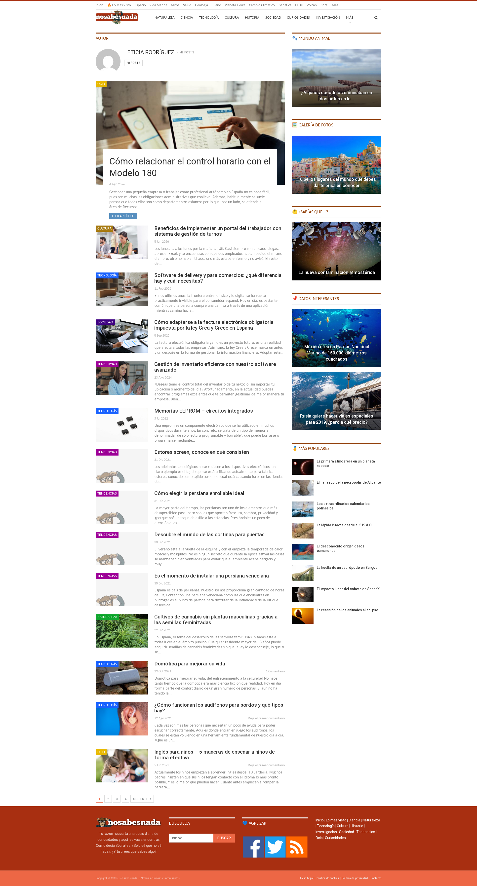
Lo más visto (336, 820)
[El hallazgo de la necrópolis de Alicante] (303, 488)
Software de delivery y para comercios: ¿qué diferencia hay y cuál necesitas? (217, 278)
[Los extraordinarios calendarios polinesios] (303, 509)
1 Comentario (275, 671)
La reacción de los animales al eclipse (347, 610)
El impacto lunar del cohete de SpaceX (348, 589)
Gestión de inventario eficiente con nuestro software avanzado (215, 367)
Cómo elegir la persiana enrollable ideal (199, 493)
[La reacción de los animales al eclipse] (303, 616)
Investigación (328, 18)
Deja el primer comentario (266, 718)
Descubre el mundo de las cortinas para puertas (209, 535)
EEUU (299, 5)
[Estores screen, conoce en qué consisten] (122, 466)
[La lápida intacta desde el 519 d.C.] (303, 531)
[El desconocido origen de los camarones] (303, 552)
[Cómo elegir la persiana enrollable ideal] (122, 507)
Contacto (376, 878)
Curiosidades (298, 18)
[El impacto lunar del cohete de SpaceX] (303, 595)
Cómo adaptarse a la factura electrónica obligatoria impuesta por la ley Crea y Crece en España (214, 325)
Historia (252, 18)
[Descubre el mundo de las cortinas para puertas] (122, 548)
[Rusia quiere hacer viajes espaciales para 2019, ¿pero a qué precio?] (337, 401)
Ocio (101, 84)
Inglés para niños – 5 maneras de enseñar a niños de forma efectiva (214, 755)
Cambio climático (262, 5)
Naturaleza (165, 18)
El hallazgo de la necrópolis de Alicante (349, 482)
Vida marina (158, 5)
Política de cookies (328, 878)
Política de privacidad (355, 878)
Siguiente (141, 799)
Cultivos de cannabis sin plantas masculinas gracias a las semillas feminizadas (216, 619)
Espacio (140, 5)
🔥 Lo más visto (119, 5)
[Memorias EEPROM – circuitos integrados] (122, 424)
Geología (201, 5)
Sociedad (273, 18)
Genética (284, 5)
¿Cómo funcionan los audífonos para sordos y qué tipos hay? (218, 708)
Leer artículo (123, 216)
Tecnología (209, 18)
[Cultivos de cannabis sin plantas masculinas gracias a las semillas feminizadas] (122, 630)
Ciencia (187, 18)
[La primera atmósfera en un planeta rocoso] (303, 467)
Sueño (216, 5)
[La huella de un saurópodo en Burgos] (303, 573)
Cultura (232, 18)
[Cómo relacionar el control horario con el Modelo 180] (190, 133)
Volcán (312, 5)
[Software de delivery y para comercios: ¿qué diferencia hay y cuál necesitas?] (122, 289)
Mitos (175, 5)
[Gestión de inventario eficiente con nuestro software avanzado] (122, 378)
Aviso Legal (307, 878)
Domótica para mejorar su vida (189, 664)
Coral (324, 5)
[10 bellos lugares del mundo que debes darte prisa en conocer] (337, 164)
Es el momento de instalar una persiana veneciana (211, 576)
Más (335, 5)
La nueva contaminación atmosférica (337, 272)
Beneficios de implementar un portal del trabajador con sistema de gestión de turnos (217, 231)
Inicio (100, 5)
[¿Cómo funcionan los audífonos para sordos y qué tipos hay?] (122, 718)
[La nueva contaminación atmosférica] (337, 251)
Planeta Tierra (235, 5)
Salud (187, 5)
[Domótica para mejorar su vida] (122, 677)
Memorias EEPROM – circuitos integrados (203, 411)
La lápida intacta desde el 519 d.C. (344, 525)
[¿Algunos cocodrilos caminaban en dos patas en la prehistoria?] (337, 78)
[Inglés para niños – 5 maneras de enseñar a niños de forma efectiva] (122, 765)
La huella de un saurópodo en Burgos (347, 568)
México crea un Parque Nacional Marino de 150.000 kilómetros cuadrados (336, 353)
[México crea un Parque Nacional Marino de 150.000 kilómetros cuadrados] (337, 338)
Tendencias (107, 364)
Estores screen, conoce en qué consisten (201, 452)
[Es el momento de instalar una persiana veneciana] (122, 589)
